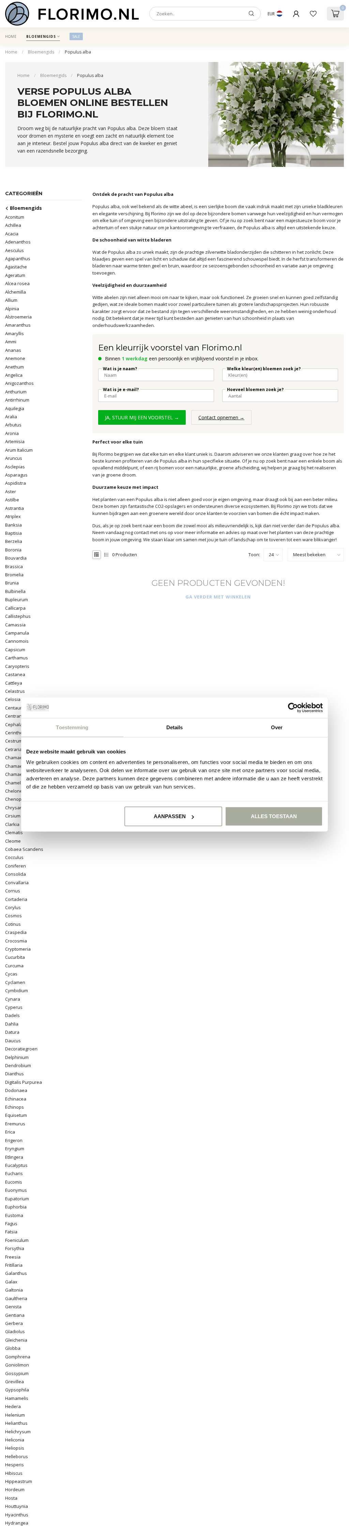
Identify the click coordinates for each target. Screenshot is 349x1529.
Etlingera (14, 1157)
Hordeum (15, 1489)
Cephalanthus (19, 724)
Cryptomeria (18, 949)
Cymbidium (16, 990)
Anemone (15, 358)
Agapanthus (17, 258)
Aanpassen (170, 816)
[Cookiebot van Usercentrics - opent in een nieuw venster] (293, 707)
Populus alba (78, 52)
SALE (76, 36)
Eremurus (15, 1124)
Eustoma (14, 1215)
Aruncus (13, 458)
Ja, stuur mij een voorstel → (142, 417)
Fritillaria (13, 1265)
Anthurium (16, 392)
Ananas (13, 350)
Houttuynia (16, 1506)
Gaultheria (16, 1298)
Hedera (13, 1406)
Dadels (12, 1015)
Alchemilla (15, 292)
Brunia (12, 583)
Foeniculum (17, 1240)
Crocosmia (16, 941)
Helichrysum (18, 1432)
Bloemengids (41, 36)
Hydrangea (16, 1523)
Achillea (13, 225)
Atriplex (13, 516)
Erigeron (13, 1140)
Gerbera (14, 1323)
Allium (11, 300)
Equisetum (16, 1115)
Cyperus (13, 1007)
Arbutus (13, 425)
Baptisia (13, 533)
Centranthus (18, 716)
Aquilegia (14, 408)
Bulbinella (15, 591)
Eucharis (14, 1173)
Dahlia (11, 1024)
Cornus (12, 891)
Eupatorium (17, 1199)
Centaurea (16, 708)
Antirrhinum (17, 400)
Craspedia (16, 932)
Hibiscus (13, 1473)
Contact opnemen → (221, 417)
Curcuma (14, 966)
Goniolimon (17, 1365)
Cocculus (14, 857)
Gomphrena (17, 1357)
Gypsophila (17, 1390)
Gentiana (15, 1315)
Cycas (11, 974)
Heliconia (14, 1440)
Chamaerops (18, 774)
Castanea (15, 674)
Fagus (11, 1223)
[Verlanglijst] (313, 13)
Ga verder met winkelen (218, 597)
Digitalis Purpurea (23, 1082)
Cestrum (13, 741)
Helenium (15, 1415)
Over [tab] (277, 727)
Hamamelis (16, 1398)
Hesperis (14, 1465)
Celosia (12, 699)
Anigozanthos (19, 383)
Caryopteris (17, 666)
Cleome (13, 841)
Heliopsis (14, 1448)
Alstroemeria (18, 317)
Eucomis (13, 1182)
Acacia (11, 234)
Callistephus (18, 616)
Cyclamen (15, 982)
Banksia (13, 525)
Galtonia (14, 1290)
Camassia (15, 625)
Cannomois (17, 641)
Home (11, 36)
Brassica (14, 566)
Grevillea (14, 1381)
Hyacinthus (16, 1515)
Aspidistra (15, 483)
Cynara (12, 999)
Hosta (11, 1498)
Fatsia (11, 1232)
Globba (12, 1348)
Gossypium (17, 1373)
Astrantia (14, 508)
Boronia (13, 550)
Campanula (17, 633)
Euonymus (16, 1190)
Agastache (16, 267)
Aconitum (14, 217)
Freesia (12, 1257)
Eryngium (14, 1148)
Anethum (14, 367)
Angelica (13, 375)
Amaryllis (14, 333)
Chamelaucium (20, 783)
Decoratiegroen (21, 1049)
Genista (13, 1307)
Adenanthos (18, 242)
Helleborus (16, 1456)
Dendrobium (18, 1065)
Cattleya (13, 683)
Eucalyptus (16, 1165)
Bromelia (14, 575)
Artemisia (15, 441)
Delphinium (17, 1057)
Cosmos (13, 915)
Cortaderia (16, 899)
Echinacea (15, 1099)
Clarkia (12, 824)
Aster (10, 491)
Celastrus (15, 691)
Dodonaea (16, 1090)
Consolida (15, 874)
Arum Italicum (19, 450)
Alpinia (12, 309)
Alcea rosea (17, 283)
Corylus (13, 907)
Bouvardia (16, 558)
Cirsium (12, 816)
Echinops (14, 1107)
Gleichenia (16, 1340)
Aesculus (14, 250)
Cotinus (13, 924)
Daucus (13, 1040)
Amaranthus (18, 325)
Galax (11, 1282)
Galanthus (16, 1273)
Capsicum (15, 649)
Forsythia (14, 1248)
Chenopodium (19, 799)
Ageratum (15, 275)
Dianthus (14, 1074)
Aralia (11, 417)
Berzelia (13, 541)
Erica (10, 1132)
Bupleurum (16, 599)
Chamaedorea (20, 766)
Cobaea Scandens (24, 849)
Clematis (14, 832)
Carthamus (16, 658)
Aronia (12, 433)
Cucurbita (15, 957)
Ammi (10, 342)
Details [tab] (174, 727)
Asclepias (15, 467)
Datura (12, 1032)
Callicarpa (15, 608)
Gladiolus (15, 1331)
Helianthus (16, 1423)
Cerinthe (14, 733)
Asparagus (16, 475)
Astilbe (12, 500)
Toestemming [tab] (72, 727)
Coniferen (15, 866)
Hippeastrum (18, 1481)
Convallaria (17, 882)
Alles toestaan (274, 816)
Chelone (13, 791)
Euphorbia (16, 1207)
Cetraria (13, 749)
